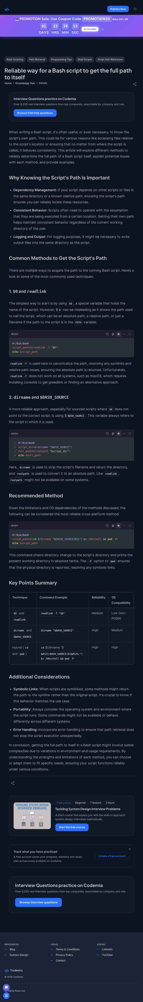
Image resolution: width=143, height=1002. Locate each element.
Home (8, 83)
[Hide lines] (118, 334)
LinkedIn (107, 949)
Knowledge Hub (25, 83)
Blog (12, 949)
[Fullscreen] (129, 334)
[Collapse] (124, 334)
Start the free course (72, 827)
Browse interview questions (35, 112)
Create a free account (111, 856)
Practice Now (118, 8)
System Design (19, 954)
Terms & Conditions (68, 949)
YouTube (107, 954)
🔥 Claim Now (90, 29)
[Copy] (107, 334)
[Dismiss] (129, 849)
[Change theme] (113, 334)
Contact (61, 960)
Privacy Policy (64, 954)
